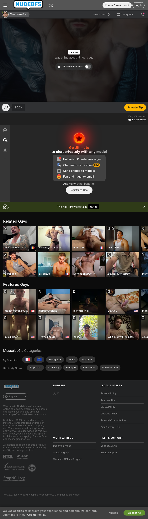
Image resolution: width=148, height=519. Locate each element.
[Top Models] (51, 5)
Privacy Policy (108, 393)
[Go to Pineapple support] (32, 468)
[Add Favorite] (6, 107)
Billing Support (109, 452)
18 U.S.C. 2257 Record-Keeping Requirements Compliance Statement (41, 494)
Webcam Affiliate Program (67, 459)
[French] (27, 359)
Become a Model (62, 445)
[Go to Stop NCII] (14, 478)
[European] (39, 359)
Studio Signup (61, 452)
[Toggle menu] (5, 5)
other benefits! (86, 183)
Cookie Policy (36, 514)
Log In (138, 5)
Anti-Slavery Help (110, 427)
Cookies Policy (109, 413)
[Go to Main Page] (28, 5)
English (13, 396)
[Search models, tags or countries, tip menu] (142, 14)
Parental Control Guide (113, 420)
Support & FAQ (109, 445)
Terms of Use (108, 400)
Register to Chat (79, 190)
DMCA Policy (108, 407)
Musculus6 (11, 351)
